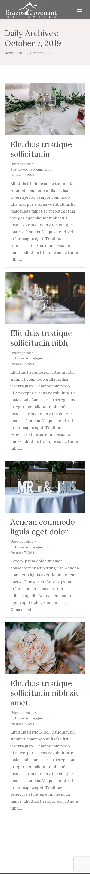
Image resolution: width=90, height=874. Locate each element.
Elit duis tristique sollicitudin (41, 149)
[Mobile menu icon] (79, 9)
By (31, 169)
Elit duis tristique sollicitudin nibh (41, 338)
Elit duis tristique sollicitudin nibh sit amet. (44, 693)
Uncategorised (21, 164)
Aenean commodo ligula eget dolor (42, 526)
